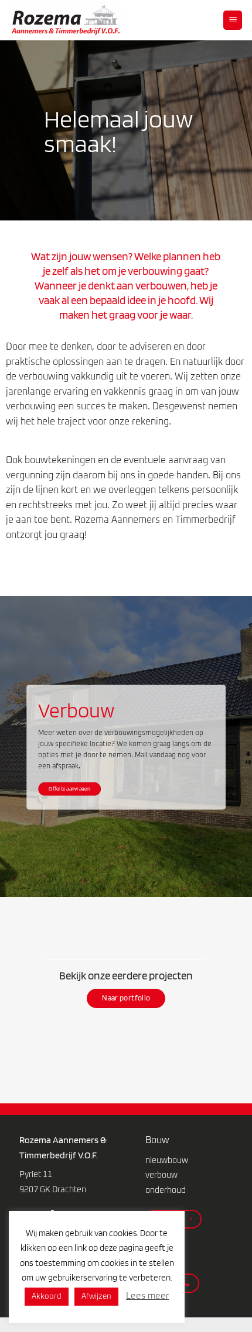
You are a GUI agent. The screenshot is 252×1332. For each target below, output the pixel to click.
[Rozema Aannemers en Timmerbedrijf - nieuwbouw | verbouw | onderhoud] (72, 20)
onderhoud (165, 1190)
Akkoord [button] (47, 1296)
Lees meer (147, 1296)
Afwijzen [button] (96, 1296)
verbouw (161, 1175)
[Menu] (232, 20)
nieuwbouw (166, 1161)
